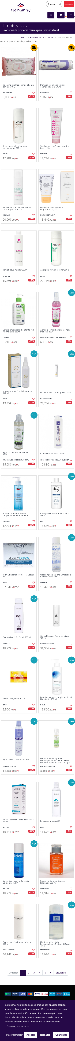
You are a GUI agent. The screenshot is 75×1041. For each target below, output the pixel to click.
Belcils (6, 827)
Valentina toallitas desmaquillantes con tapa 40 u (18, 86)
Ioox (5, 399)
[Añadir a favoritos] (33, 92)
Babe (42, 827)
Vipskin (43, 582)
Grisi (5, 705)
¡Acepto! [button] (30, 1035)
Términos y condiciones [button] (17, 1026)
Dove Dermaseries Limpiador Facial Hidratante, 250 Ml (56, 698)
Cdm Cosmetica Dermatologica (54, 460)
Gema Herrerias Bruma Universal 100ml (17, 943)
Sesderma (44, 888)
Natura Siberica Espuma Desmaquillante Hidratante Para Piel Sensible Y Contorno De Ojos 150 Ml (55, 762)
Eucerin (6, 521)
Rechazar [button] (45, 1035)
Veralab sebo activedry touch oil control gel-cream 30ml (17, 208)
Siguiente (61, 972)
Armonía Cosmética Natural (53, 337)
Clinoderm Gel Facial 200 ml (53, 454)
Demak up (44, 92)
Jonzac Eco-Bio (10, 766)
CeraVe (6, 337)
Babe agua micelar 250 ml (51, 821)
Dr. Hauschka (46, 399)
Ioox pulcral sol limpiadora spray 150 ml (17, 392)
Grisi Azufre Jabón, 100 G (14, 699)
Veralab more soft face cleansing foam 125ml (54, 147)
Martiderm (45, 950)
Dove (42, 705)
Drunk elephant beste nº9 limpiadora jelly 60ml (51, 208)
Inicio (24, 37)
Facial (51, 37)
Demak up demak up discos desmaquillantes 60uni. (52, 86)
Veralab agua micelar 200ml (15, 270)
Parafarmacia (37, 37)
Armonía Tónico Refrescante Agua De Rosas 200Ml (55, 331)
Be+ (41, 521)
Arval (5, 154)
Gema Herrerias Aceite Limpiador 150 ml (55, 637)
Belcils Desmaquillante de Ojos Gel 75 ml (18, 821)
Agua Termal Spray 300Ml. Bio (16, 760)
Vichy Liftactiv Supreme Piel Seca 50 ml (18, 576)
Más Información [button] (14, 1035)
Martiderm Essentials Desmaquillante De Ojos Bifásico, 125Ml (55, 944)
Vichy (5, 582)
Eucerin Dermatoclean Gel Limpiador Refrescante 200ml (16, 515)
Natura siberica (47, 766)
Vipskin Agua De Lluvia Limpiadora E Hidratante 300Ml (55, 576)
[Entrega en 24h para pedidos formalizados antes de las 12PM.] (34, 47)
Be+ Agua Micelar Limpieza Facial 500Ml (55, 515)
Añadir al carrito (19, 104)
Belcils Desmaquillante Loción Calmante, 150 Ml (16, 882)
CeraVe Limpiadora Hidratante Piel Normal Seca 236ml (18, 331)
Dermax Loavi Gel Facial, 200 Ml (17, 637)
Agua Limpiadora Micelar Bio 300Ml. (15, 453)
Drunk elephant (47, 215)
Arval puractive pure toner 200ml (55, 270)
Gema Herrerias (47, 643)
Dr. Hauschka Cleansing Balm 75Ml (55, 392)
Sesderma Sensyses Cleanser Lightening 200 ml (52, 882)
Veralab (43, 154)
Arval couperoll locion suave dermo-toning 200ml (15, 147)
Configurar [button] (61, 1035)
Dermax (6, 643)
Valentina (7, 92)
